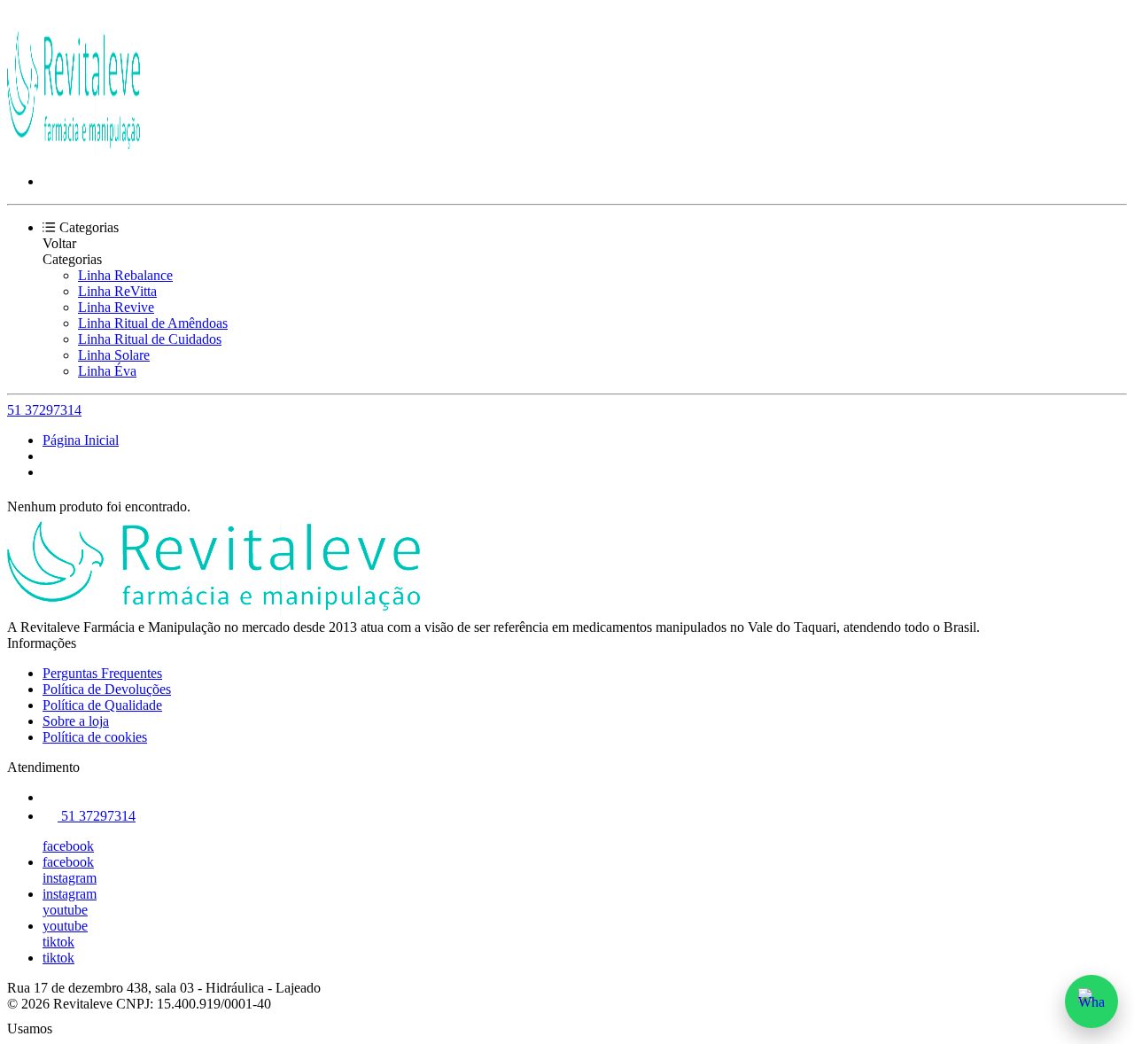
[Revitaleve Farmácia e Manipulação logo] (73, 151)
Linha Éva (107, 370)
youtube (65, 909)
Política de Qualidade (102, 705)
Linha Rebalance (125, 275)
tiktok (58, 941)
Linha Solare (114, 354)
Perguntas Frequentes (102, 673)
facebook (68, 845)
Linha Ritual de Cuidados (149, 339)
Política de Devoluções (107, 689)
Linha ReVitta (117, 291)
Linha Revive (116, 307)
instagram (70, 877)
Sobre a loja (76, 720)
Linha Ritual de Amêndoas (153, 323)
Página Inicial (81, 440)
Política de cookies (95, 736)
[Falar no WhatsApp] (1091, 1001)
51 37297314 (44, 409)
